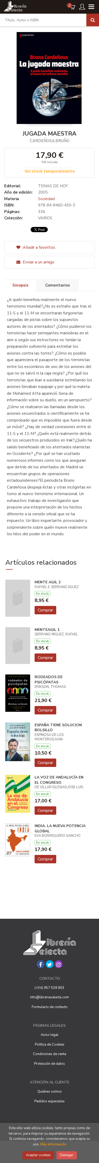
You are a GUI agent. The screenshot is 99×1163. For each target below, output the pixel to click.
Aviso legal (49, 1034)
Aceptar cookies (38, 1155)
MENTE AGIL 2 (47, 582)
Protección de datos (49, 1063)
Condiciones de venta (49, 1054)
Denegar (66, 1155)
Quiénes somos (49, 1091)
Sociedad (46, 198)
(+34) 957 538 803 (49, 987)
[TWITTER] (50, 964)
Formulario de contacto (50, 1007)
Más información (53, 1144)
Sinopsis (20, 285)
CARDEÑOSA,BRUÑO (49, 140)
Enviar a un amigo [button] (38, 262)
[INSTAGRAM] (59, 964)
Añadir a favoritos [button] (38, 247)
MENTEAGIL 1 (47, 629)
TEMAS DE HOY (53, 186)
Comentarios (57, 285)
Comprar (45, 610)
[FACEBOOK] (41, 964)
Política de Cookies (49, 1044)
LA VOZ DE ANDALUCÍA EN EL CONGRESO (59, 780)
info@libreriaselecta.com (49, 997)
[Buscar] (92, 20)
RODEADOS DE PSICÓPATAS (49, 679)
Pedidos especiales (49, 1101)
